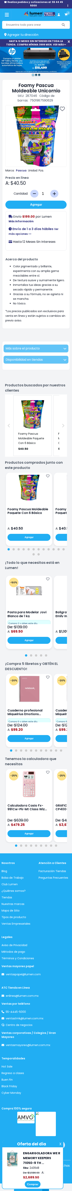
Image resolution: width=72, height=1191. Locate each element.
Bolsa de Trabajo (13, 878)
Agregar (36, 204)
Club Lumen (10, 884)
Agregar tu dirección (22, 34)
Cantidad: (21, 193)
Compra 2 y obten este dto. (23, 623)
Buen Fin (7, 1080)
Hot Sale (7, 1066)
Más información (21, 221)
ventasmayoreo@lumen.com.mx (28, 1045)
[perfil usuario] (58, 14)
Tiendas (7, 897)
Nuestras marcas (13, 904)
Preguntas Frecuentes (53, 878)
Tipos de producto (14, 917)
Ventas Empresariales (16, 924)
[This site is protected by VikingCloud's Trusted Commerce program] (46, 1124)
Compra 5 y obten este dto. (23, 721)
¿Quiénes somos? (14, 891)
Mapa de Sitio (11, 910)
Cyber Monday (11, 1093)
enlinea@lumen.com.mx (22, 996)
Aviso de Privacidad (14, 945)
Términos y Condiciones (18, 958)
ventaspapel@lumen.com (23, 974)
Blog (4, 871)
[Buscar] (63, 24)
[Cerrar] (69, 41)
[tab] (8, 549)
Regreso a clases (13, 1073)
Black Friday (9, 1086)
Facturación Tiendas (52, 871)
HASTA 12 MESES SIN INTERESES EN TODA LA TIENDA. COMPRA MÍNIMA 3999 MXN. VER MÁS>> (36, 42)
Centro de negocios (19, 1025)
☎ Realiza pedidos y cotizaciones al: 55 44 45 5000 (33, 3)
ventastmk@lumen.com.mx (24, 1018)
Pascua (21, 170)
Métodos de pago (13, 952)
